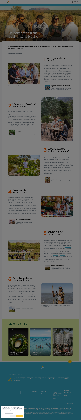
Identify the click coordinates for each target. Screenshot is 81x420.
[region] (12, 412)
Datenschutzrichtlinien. (9, 413)
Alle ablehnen (12, 415)
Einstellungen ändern (5, 415)
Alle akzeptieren (19, 415)
